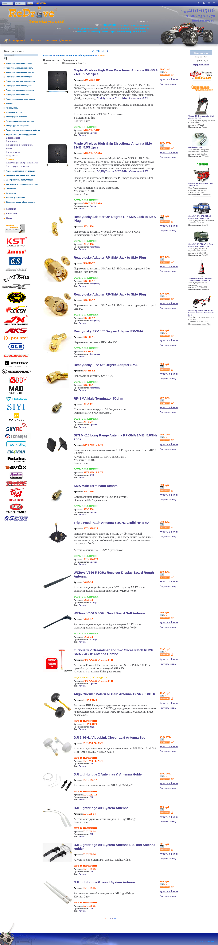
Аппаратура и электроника (18, 126)
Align (92, 727)
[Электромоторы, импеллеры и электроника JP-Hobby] (16, 383)
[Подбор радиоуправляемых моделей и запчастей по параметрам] (15, 232)
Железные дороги (14, 112)
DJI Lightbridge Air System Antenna (101, 808)
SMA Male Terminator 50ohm (96, 486)
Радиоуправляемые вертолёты (20, 72)
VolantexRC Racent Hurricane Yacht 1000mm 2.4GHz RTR (200, 279)
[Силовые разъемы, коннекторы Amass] (16, 254)
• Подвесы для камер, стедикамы (21, 162)
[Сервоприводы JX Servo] (16, 325)
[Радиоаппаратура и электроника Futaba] (16, 462)
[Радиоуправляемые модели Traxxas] (16, 486)
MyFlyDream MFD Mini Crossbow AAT (122, 98)
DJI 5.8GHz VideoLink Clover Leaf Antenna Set (109, 737)
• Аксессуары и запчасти (17, 166)
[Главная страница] (198, 3)
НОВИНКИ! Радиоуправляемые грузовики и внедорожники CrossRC (113, 31)
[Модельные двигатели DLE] (16, 350)
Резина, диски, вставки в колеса (20, 121)
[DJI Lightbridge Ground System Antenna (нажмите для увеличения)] (57, 903)
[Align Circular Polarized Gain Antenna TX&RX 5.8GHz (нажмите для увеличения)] (57, 718)
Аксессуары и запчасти (16, 117)
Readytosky (95, 247)
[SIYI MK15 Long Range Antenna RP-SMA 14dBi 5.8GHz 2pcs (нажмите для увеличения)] (57, 455)
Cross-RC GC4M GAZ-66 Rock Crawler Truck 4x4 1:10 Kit (200, 245)
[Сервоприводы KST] (16, 246)
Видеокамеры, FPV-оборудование (21, 135)
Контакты (51, 40)
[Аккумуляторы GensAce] (16, 271)
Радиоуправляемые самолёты (19, 68)
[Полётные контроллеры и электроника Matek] (16, 420)
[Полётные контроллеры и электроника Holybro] (16, 400)
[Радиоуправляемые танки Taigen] (16, 514)
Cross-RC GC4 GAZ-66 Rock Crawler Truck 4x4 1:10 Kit (199, 217)
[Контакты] (209, 3)
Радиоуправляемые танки (17, 95)
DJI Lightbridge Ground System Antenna (105, 882)
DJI (91, 764)
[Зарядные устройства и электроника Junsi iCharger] (16, 438)
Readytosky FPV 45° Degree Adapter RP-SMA (108, 331)
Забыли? (40, 2)
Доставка (66, 40)
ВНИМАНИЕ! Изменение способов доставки (126, 25)
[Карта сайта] (204, 3)
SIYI (92, 475)
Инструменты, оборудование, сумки (22, 184)
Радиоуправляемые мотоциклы (20, 90)
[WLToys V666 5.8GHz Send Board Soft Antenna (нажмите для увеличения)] (57, 632)
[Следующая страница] (107, 50)
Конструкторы (12, 108)
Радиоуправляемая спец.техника (20, 99)
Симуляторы (11, 189)
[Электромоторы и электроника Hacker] (16, 478)
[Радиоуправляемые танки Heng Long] (16, 500)
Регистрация (16, 40)
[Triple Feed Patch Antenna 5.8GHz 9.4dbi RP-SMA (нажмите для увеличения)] (57, 544)
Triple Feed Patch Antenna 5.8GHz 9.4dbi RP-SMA (111, 523)
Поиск (9, 218)
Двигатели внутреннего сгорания (20, 175)
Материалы (11, 193)
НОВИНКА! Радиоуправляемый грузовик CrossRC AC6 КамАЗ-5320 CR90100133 (107, 28)
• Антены (9, 159)
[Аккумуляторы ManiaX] (16, 289)
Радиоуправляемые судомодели (20, 81)
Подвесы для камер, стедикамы (20, 171)
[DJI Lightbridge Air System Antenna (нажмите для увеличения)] (57, 829)
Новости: (143, 21)
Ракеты (9, 103)
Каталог (36, 40)
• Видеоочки (10, 141)
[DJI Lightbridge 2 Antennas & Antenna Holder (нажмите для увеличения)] (57, 791)
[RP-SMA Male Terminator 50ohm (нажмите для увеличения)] (57, 419)
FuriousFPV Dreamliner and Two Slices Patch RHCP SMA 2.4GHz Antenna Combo (113, 652)
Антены (82, 135)
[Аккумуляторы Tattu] (16, 282)
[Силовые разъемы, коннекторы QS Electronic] (16, 265)
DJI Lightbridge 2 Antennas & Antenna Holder (108, 774)
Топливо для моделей (15, 198)
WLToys (93, 603)
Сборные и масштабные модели (20, 202)
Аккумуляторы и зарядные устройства (23, 130)
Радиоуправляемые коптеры (19, 77)
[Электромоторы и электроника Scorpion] (16, 303)
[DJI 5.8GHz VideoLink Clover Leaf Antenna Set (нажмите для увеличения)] (57, 756)
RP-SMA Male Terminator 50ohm (98, 398)
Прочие (93, 133)
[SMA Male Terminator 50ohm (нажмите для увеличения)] (57, 506)
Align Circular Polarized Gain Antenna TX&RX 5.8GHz (115, 694)
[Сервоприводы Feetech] (16, 313)
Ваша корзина (201, 53)
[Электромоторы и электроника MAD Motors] (16, 394)
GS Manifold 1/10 (195, 147)
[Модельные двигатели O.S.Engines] (16, 520)
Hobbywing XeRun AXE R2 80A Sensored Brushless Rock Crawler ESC (201, 313)
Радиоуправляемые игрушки (18, 86)
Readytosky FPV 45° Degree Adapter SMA (106, 365)
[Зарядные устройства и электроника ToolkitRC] (16, 447)
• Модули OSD (11, 155)
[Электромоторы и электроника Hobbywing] (16, 374)
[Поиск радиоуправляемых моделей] (214, 3)
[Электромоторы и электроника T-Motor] (16, 366)
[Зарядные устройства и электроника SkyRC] (16, 431)
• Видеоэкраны (12, 152)
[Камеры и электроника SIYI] (16, 410)
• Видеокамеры (12, 138)
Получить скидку (168, 84)
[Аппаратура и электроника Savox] (16, 469)
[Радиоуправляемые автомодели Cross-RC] (16, 358)
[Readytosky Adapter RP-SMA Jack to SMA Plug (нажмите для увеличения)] (57, 283)
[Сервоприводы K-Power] (16, 341)
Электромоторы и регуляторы (19, 180)
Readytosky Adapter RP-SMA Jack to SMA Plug (110, 257)
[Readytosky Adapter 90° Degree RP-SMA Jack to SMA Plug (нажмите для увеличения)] (57, 237)
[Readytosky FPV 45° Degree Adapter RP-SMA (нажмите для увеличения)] (57, 355)
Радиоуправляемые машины (19, 63)
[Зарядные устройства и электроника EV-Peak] (16, 454)
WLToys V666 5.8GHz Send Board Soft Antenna (109, 613)
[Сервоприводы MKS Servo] (16, 333)
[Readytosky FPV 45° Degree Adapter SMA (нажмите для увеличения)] (57, 387)
